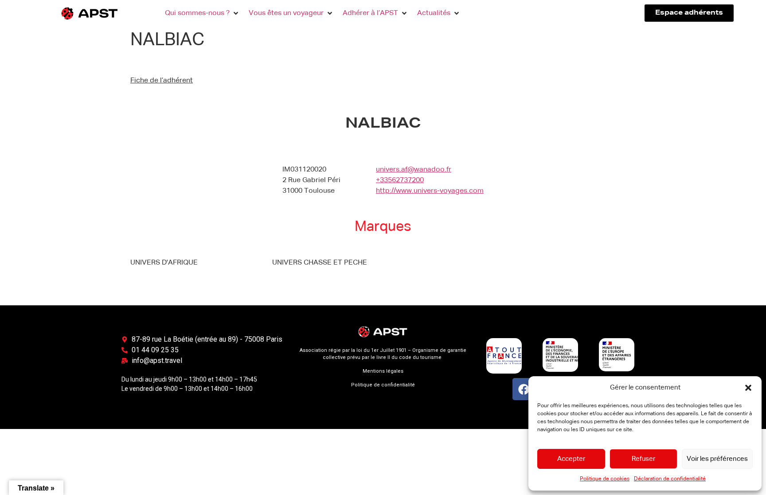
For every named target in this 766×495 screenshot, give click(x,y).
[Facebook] (523, 389)
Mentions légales (383, 371)
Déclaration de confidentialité (670, 479)
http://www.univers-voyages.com (430, 191)
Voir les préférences (717, 459)
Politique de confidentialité (383, 385)
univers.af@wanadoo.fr (413, 169)
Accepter (571, 459)
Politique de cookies (604, 479)
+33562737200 (400, 180)
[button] (748, 387)
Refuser (643, 459)
